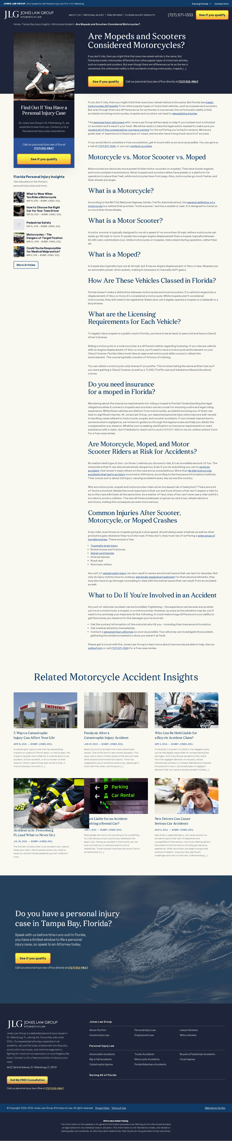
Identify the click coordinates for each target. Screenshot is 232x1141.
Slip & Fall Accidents (100, 1059)
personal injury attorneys (108, 122)
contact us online (141, 146)
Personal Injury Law (145, 1030)
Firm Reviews (115, 15)
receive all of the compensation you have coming (118, 129)
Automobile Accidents (102, 1054)
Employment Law (144, 1035)
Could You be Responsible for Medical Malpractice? (43, 249)
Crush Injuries (187, 1059)
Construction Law (99, 1035)
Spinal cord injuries (102, 553)
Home (17, 24)
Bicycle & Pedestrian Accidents (197, 1054)
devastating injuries (184, 113)
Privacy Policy (102, 1108)
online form (95, 648)
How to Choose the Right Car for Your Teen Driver (43, 209)
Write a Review (188, 1035)
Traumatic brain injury (104, 545)
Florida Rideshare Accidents (150, 1064)
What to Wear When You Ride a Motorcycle (41, 195)
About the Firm (97, 1030)
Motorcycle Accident (63, 24)
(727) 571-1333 (106, 146)
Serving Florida (200, 4)
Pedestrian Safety (38, 222)
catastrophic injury (114, 573)
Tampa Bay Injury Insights (36, 24)
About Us (75, 15)
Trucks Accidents (144, 1054)
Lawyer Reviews (189, 1030)
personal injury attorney (118, 631)
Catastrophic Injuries (101, 1064)
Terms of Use (118, 1108)
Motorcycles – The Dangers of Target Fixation (44, 236)
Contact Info (222, 4)
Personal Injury (93, 15)
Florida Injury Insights (140, 15)
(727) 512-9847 (188, 81)
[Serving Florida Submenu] (209, 4)
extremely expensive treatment (155, 577)
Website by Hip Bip (215, 1108)
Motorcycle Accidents (147, 1059)
